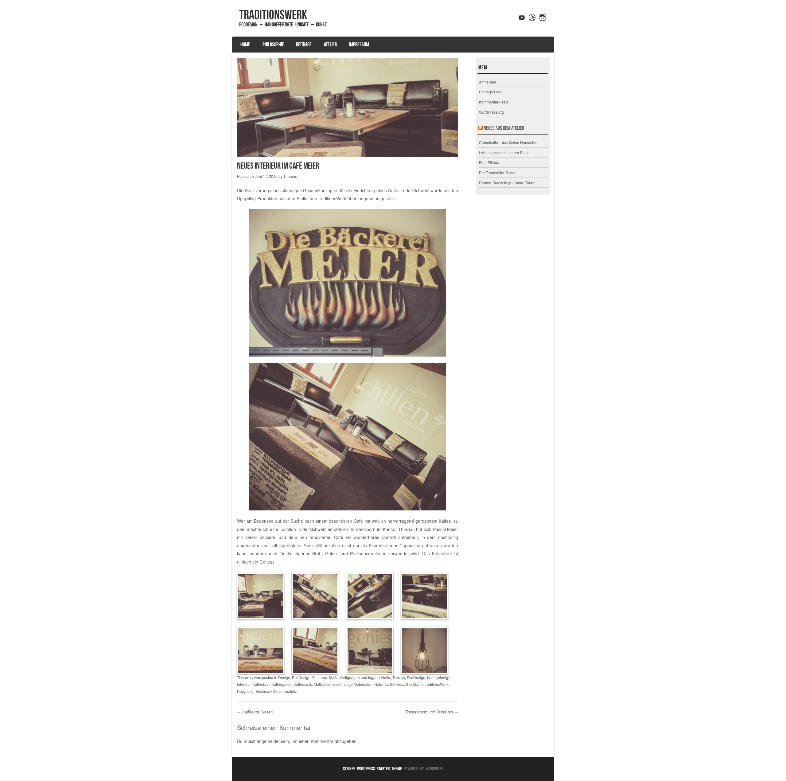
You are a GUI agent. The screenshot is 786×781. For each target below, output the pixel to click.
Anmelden (487, 81)
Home (245, 44)
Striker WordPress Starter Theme (372, 768)
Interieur (244, 684)
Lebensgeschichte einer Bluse (504, 152)
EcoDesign (301, 677)
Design (284, 677)
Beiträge (304, 44)
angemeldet (268, 741)
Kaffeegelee (281, 684)
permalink (287, 691)
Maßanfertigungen (344, 677)
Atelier (330, 44)
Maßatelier (322, 684)
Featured (319, 677)
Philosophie (273, 44)
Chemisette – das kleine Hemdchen (509, 142)
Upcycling (245, 691)
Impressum (359, 44)
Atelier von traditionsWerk (321, 198)
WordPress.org (491, 112)
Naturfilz (381, 684)
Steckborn (414, 684)
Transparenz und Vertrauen (431, 712)
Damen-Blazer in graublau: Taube (507, 182)
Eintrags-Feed (491, 91)
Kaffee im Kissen (255, 712)
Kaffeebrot (261, 684)
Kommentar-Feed (493, 101)
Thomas (290, 176)
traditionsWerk (273, 14)
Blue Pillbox (489, 162)
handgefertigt (438, 677)
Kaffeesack (303, 684)
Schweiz (397, 684)
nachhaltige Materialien (352, 684)
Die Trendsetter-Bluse (497, 172)
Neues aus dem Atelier (504, 128)
